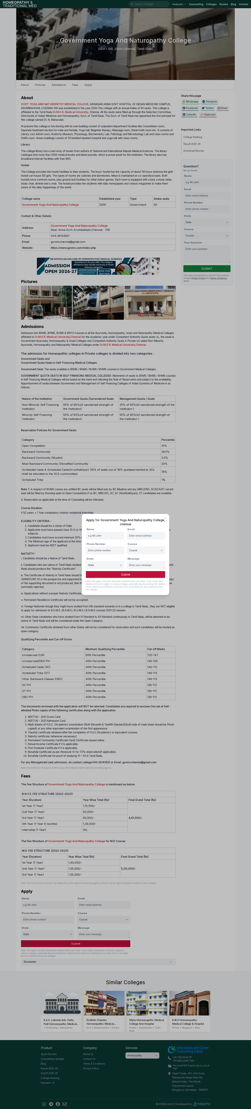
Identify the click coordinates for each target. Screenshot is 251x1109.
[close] (165, 518)
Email (131, 529)
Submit (125, 574)
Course (132, 544)
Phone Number (96, 544)
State (90, 558)
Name (90, 529)
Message (133, 558)
